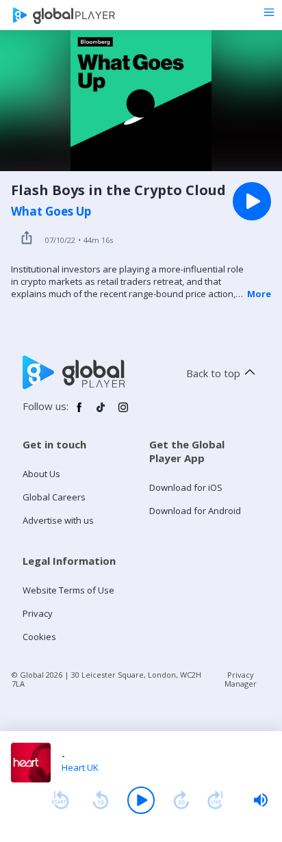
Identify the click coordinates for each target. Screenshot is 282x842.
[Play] (141, 800)
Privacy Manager (241, 679)
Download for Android (195, 511)
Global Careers (54, 497)
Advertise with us (58, 520)
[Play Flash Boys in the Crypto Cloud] (252, 201)
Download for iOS (185, 487)
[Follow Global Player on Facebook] (79, 412)
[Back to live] (215, 800)
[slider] (261, 800)
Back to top (213, 373)
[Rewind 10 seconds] (100, 800)
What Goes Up (51, 211)
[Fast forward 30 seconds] (181, 800)
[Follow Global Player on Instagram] (123, 412)
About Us (41, 474)
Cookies (39, 636)
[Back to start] (60, 800)
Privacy (38, 613)
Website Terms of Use (68, 590)
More (259, 294)
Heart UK (80, 767)
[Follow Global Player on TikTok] (101, 412)
